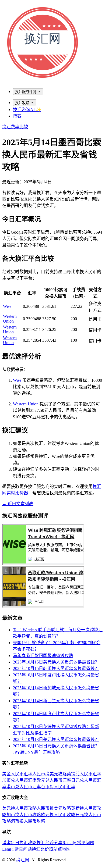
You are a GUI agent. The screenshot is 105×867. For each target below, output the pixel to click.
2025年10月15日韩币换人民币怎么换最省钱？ (56, 668)
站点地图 (62, 849)
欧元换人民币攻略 (58, 814)
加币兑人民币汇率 (19, 780)
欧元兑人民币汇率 (54, 780)
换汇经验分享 (49, 842)
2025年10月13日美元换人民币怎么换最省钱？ (56, 739)
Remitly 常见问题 (78, 842)
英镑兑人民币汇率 (84, 774)
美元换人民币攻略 (19, 808)
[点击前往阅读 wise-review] (43, 564)
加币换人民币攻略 (23, 814)
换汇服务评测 (25, 92)
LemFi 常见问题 (17, 849)
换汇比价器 (42, 849)
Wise (7, 306)
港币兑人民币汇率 (23, 786)
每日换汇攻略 (24, 842)
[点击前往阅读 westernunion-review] (43, 606)
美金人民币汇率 (17, 774)
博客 (17, 116)
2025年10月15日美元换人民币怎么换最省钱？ (56, 662)
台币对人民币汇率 (58, 786)
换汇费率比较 (15, 126)
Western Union (10, 318)
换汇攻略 (22, 103)
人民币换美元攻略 (49, 774)
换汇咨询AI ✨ (27, 109)
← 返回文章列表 (17, 503)
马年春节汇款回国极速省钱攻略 (43, 655)
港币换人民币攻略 (28, 821)
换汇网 (22, 860)
